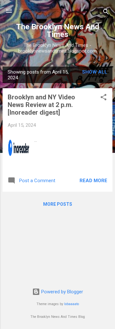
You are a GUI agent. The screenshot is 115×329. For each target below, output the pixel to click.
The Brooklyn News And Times (57, 30)
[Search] (106, 13)
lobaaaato (71, 304)
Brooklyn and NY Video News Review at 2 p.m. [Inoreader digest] (41, 104)
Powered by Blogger (61, 292)
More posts (57, 204)
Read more (93, 180)
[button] (103, 98)
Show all (94, 72)
